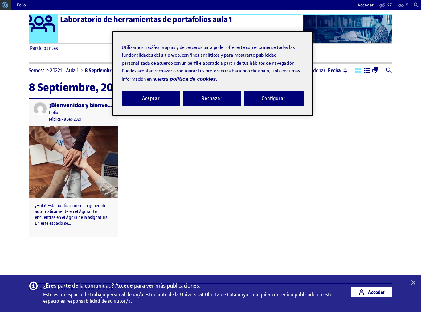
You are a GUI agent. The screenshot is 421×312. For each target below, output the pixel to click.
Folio (53, 113)
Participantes (44, 48)
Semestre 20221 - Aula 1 (54, 70)
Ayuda (281, 48)
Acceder (376, 292)
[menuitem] (5, 5)
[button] (358, 71)
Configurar (274, 99)
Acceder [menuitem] (366, 4)
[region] (212, 73)
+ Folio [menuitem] (19, 4)
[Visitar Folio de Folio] (40, 108)
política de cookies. (193, 79)
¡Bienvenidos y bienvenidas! (86, 105)
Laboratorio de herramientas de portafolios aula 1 (146, 19)
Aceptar (151, 99)
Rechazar (212, 99)
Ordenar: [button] (324, 70)
